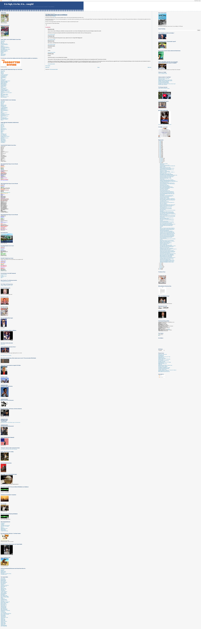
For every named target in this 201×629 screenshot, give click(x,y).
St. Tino (2, 275)
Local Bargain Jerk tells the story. (6, 281)
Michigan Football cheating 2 (5, 136)
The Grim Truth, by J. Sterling (162, 366)
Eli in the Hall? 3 (3, 79)
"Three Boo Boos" (3, 530)
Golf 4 (2, 132)
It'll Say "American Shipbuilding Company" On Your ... (167, 260)
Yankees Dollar (3, 620)
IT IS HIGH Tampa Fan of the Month (165, 190)
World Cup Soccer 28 (4, 43)
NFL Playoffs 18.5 (3, 105)
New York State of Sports (4, 596)
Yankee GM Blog (3, 615)
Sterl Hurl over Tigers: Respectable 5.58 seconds (167, 234)
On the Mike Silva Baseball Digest (163, 82)
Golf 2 (2, 116)
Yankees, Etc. (3, 624)
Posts (161, 375)
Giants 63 (2, 103)
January (161, 267)
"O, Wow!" (2, 523)
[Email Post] (46, 24)
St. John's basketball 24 (4, 44)
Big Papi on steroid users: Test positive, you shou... (167, 169)
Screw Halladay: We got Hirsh (164, 182)
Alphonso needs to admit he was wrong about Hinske (167, 216)
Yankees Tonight (3, 623)
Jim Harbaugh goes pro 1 (4, 118)
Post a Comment (47, 65)
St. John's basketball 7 (4, 107)
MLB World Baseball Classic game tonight (166, 256)
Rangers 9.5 (2, 130)
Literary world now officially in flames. (164, 88)
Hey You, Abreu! (160, 359)
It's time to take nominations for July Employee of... (167, 191)
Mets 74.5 (2, 42)
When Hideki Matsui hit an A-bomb (6, 355)
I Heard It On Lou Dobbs (163, 170)
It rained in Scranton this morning (164, 243)
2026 (160, 141)
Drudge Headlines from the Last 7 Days (164, 356)
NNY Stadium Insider (4, 595)
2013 (160, 153)
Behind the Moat (3, 580)
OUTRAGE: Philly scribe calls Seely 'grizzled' (165, 80)
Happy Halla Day (162, 194)
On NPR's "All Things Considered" (163, 81)
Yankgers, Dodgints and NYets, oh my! (7, 285)
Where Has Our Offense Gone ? (164, 218)
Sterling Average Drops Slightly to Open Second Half (167, 233)
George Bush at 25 (161, 357)
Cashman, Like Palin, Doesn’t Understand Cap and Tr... (168, 257)
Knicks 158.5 (3, 40)
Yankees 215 (3, 101)
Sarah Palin (160, 364)
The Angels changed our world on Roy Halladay (167, 258)
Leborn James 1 (3, 140)
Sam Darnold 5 (3, 48)
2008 (160, 268)
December (161, 158)
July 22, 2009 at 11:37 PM (51, 39)
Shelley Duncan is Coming (164, 163)
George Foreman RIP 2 (4, 82)
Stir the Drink (3, 611)
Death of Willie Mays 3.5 (4, 110)
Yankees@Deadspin (4, 625)
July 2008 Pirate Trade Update (164, 185)
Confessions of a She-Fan (5, 585)
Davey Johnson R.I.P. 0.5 (4, 96)
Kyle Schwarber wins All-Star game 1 (6, 92)
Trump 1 (2, 87)
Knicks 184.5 (3, 70)
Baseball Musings (3, 579)
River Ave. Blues (3, 603)
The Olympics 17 (3, 106)
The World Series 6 (4, 76)
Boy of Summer (3, 581)
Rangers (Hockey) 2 (4, 83)
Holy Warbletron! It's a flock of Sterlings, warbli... (166, 195)
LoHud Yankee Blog (4, 593)
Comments (161, 377)
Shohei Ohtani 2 (3, 139)
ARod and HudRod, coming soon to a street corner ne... (168, 199)
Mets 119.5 (2, 125)
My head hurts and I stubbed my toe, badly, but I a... (167, 205)
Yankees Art (2, 618)
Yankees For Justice (4, 621)
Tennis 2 (2, 53)
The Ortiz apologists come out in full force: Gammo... (167, 168)
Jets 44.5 (2, 104)
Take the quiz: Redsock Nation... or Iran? (165, 178)
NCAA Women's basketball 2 (5, 114)
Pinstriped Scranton (4, 599)
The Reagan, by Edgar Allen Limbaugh (164, 367)
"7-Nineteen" (3, 524)
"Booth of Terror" (3, 529)
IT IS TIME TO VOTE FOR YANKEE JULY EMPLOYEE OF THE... (169, 181)
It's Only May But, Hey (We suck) (163, 360)
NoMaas (2, 597)
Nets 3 (2, 112)
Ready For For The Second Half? (164, 247)
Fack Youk (2, 587)
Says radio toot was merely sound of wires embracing (9, 449)
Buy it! (159, 137)
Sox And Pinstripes (4, 607)
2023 (160, 144)
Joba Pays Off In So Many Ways (164, 230)
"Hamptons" (2, 527)
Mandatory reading (162, 166)
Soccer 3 (2, 111)
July (160, 162)
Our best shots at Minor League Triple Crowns (166, 248)
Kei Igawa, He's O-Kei (161, 361)
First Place (161, 220)
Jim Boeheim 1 (3, 142)
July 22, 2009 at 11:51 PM (51, 52)
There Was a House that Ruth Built (163, 368)
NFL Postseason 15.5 (4, 75)
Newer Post (47, 67)
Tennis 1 (2, 93)
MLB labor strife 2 (3, 51)
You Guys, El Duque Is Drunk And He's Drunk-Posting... (168, 215)
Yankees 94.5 (3, 41)
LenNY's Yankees (3, 592)
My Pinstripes (3, 594)
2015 (160, 151)
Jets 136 (2, 124)
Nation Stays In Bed (163, 209)
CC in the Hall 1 (3, 88)
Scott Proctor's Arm (4, 605)
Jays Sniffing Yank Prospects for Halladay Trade (167, 246)
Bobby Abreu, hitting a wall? (162, 354)
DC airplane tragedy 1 (4, 90)
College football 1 (3, 85)
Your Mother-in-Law (4, 574)
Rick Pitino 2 (3, 138)
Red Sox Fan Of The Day (163, 184)
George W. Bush (3, 571)
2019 (160, 147)
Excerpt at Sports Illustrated (162, 84)
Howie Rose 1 (3, 55)
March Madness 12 (4, 129)
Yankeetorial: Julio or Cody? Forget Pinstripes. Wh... (167, 232)
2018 (160, 148)
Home (98, 67)
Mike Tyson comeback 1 (4, 119)
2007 (160, 269)
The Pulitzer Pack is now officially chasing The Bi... (167, 192)
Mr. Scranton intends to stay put (164, 197)
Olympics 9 (2, 46)
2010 (160, 156)
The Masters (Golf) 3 (4, 50)
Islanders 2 (2, 52)
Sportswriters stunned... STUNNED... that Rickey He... (167, 198)
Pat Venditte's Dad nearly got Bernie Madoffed (166, 174)
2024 (160, 143)
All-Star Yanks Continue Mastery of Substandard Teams (168, 253)
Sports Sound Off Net (4, 608)
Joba (1, 277)
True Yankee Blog (3, 612)
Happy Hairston (162, 164)
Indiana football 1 (3, 54)
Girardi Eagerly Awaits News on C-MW (165, 177)
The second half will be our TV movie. (165, 249)
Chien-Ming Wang (161, 355)
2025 (160, 142)
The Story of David (3, 276)
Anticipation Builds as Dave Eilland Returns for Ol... (167, 229)
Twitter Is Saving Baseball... (164, 244)
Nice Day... (161, 239)
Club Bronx (2, 584)
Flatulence (2, 570)
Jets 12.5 (2, 45)
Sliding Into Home (3, 606)
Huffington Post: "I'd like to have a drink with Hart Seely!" (167, 83)
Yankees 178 (3, 71)
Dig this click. (3, 344)
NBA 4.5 (2, 131)
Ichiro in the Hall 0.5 (4, 97)
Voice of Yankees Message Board (6, 613)
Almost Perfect (3, 578)
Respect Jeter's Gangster (4, 602)
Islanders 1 (2, 91)
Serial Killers (3, 572)
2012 (160, 154)
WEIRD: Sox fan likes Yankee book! (163, 78)
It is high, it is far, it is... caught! (19, 4)
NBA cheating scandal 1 (4, 94)
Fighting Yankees (3, 588)
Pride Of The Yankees (4, 600)
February (161, 266)
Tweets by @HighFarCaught (162, 73)
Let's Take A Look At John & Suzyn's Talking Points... (167, 235)
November (161, 159)
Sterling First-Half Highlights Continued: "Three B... (167, 261)
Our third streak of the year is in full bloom (56, 14)
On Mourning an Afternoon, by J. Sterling (164, 362)
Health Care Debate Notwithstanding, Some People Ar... (168, 180)
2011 (160, 155)
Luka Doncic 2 (3, 80)
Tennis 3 (2, 133)
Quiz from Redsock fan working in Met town (166, 237)
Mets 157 (2, 72)
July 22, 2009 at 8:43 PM (51, 34)
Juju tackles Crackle (161, 79)
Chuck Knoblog (3, 583)
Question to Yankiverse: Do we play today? (166, 206)
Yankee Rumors (3, 616)
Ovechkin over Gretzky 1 (4, 89)
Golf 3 (2, 78)
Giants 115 (2, 126)
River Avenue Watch (4, 604)
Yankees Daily (3, 619)
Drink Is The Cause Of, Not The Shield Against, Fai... (167, 202)
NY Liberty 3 (3, 113)
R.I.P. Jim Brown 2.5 (4, 135)
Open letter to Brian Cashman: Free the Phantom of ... (167, 213)
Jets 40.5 (2, 73)
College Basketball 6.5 (4, 108)
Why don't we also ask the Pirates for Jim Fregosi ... (167, 250)
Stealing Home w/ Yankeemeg (5, 610)
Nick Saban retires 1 (4, 117)
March (161, 265)
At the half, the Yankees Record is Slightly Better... (167, 254)
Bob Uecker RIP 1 (3, 86)
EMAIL (169, 329)
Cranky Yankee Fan (4, 586)
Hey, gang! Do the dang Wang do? (165, 188)
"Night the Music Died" (4, 528)
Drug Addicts (3, 569)
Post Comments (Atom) (54, 69)
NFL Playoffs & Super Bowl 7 (5, 47)
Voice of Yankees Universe (5, 614)
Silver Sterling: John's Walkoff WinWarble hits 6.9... (167, 219)
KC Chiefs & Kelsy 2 (4, 84)
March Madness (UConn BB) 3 (5, 49)
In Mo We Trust (3, 590)
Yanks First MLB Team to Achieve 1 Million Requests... (167, 183)
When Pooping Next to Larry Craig (163, 370)
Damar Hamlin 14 (3, 128)
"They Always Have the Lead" (5, 525)
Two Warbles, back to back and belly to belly (166, 225)
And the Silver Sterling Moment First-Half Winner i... (167, 236)
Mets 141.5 (2, 102)
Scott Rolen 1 (3, 141)
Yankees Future (3, 622)
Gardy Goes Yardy (3, 589)
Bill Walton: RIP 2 (3, 115)
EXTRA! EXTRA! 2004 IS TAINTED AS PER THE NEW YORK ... (169, 175)
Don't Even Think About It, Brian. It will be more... (167, 176)
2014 (160, 152)
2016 (160, 150)
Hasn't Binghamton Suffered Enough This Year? (166, 211)
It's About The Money (4, 591)
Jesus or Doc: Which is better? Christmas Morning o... (167, 228)
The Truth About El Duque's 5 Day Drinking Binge (167, 212)
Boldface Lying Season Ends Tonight (165, 167)
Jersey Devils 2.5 (3, 134)
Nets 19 (2, 127)
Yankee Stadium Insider (4, 617)
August (161, 161)
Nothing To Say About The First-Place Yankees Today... (167, 204)
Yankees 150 (3, 123)
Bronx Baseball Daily (4, 582)
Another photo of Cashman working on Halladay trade (167, 251)
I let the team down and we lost (164, 201)
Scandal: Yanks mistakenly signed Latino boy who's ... (167, 241)
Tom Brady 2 (3, 137)
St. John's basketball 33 (4, 74)
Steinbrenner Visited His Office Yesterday (166, 242)
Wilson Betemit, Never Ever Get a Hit (164, 371)
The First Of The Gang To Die (164, 221)
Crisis (161, 227)
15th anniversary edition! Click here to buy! (164, 124)
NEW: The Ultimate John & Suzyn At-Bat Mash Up (167, 255)
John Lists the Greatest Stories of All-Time (166, 223)
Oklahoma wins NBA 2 (4, 81)
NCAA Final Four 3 (3, 77)
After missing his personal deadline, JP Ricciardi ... (167, 187)
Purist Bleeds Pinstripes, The (5, 601)
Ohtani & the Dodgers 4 (4, 109)
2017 (160, 149)
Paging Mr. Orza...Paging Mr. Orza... (165, 171)
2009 (160, 157)
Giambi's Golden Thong (161, 358)
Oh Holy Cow (3, 598)
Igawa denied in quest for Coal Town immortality (167, 240)
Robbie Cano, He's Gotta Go (162, 363)
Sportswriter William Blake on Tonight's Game (165, 365)
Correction (161, 226)
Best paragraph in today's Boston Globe (165, 173)
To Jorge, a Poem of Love (162, 369)
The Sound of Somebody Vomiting (6, 573)
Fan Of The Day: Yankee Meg (164, 189)
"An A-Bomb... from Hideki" (5, 526)
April (161, 264)
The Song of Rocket (4, 274)
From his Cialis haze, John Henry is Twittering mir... (167, 222)
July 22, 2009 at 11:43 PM (51, 44)
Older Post (149, 67)
